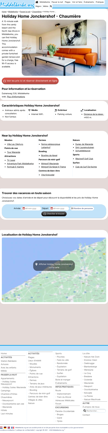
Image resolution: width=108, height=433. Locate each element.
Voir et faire (77, 2)
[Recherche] (50, 6)
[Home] (37, 2)
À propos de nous (91, 407)
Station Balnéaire (8, 361)
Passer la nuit (57, 2)
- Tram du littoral (63, 397)
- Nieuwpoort (7, 400)
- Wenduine (88, 370)
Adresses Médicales (65, 400)
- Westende (6, 407)
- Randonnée (61, 363)
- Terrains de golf (63, 370)
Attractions (33, 377)
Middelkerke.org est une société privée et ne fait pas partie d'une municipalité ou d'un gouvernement (49, 427)
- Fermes (32, 380)
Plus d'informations (16, 96)
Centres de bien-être (38, 396)
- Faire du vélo (62, 360)
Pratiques (100, 2)
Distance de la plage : (94, 114)
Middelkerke (45, 2)
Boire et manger (62, 379)
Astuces (5, 364)
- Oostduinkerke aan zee (12, 404)
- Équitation (60, 366)
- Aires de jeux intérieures (40, 387)
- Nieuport (87, 386)
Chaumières (6, 397)
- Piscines (60, 357)
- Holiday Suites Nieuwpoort (8, 382)
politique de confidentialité (25, 430)
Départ (45, 208)
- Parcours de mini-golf (39, 393)
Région (38, 6)
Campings (5, 390)
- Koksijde (87, 393)
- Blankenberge (90, 366)
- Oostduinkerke (90, 389)
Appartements (7, 378)
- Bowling (32, 390)
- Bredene (87, 376)
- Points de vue (35, 373)
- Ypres (58, 421)
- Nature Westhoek (92, 399)
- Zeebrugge (88, 363)
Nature (31, 403)
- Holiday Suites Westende (13, 387)
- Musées (32, 364)
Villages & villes (35, 400)
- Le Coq (87, 373)
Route (58, 390)
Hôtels (4, 410)
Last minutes (7, 413)
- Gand (58, 418)
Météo (45, 6)
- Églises (32, 370)
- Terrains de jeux (36, 383)
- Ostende (87, 379)
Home (4, 353)
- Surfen (59, 373)
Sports (58, 353)
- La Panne (88, 396)
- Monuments (34, 367)
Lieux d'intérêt (34, 360)
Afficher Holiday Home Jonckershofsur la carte (55, 265)
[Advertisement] (54, 126)
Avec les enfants (8, 367)
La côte (86, 353)
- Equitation (60, 376)
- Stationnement (63, 394)
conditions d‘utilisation (7, 430)
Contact (86, 415)
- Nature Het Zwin (91, 357)
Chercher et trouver (55, 214)
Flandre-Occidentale (64, 411)
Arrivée (17, 208)
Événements (89, 2)
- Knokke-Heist (90, 360)
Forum (58, 403)
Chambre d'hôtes (9, 394)
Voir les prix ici (32, 80)
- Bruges (59, 414)
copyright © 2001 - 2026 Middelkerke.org (50, 430)
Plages (67, 2)
